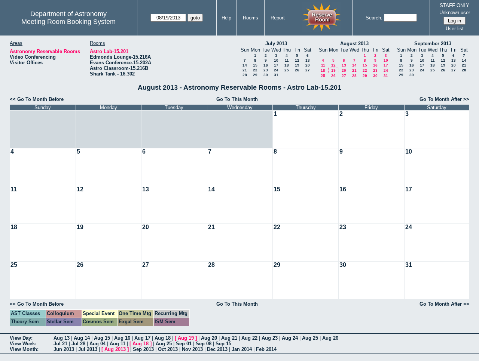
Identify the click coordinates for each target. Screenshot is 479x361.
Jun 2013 (64, 349)
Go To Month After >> (444, 99)
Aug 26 (330, 338)
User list (455, 28)
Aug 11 (117, 343)
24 (276, 70)
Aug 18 (163, 338)
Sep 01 (184, 343)
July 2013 (276, 43)
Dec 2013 (217, 349)
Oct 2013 (168, 349)
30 (265, 75)
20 (307, 65)
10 (276, 60)
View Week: (23, 343)
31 (276, 75)
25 (286, 70)
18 (286, 65)
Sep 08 (203, 343)
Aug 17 (142, 338)
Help (226, 18)
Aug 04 (97, 343)
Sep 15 (223, 343)
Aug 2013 (115, 349)
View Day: (21, 338)
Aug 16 (122, 338)
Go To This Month (237, 99)
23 (265, 70)
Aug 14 (82, 338)
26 (297, 70)
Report (278, 18)
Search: (374, 18)
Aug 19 (186, 338)
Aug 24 (290, 338)
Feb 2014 (266, 349)
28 (244, 75)
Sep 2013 (143, 349)
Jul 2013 (87, 349)
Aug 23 (270, 338)
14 (244, 65)
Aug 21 (229, 338)
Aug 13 (62, 338)
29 (255, 75)
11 (287, 60)
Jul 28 (78, 343)
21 (244, 70)
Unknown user (454, 12)
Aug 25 (310, 338)
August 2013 (354, 43)
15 (255, 65)
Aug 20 (209, 338)
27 (307, 70)
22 (255, 70)
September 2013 (432, 43)
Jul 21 (60, 343)
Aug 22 (249, 338)
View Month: (24, 349)
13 (307, 60)
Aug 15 (102, 338)
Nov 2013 (192, 349)
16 (265, 65)
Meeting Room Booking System (68, 21)
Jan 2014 (242, 349)
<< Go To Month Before (37, 99)
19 (297, 65)
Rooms (250, 18)
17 (276, 65)
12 (297, 60)
